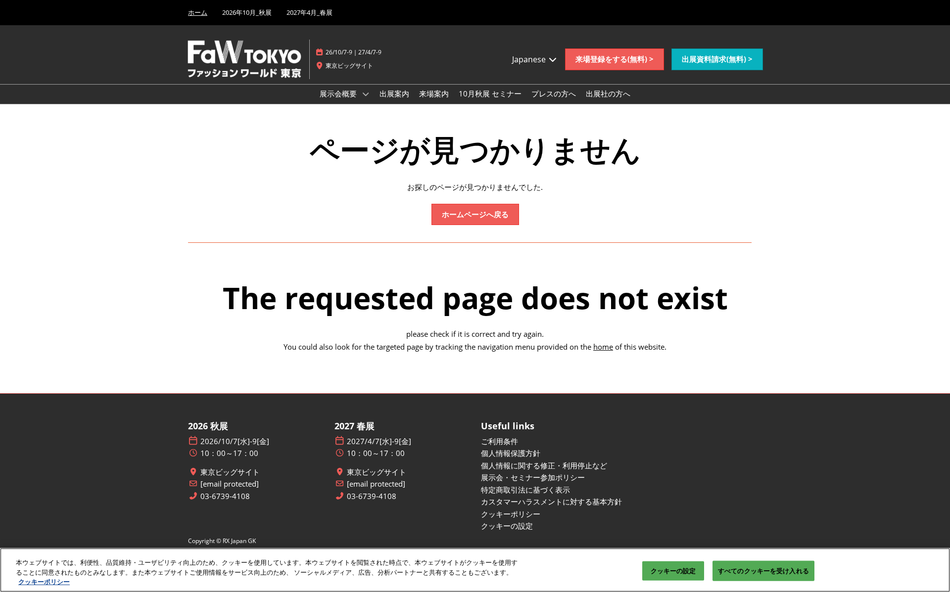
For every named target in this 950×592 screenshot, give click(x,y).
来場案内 (434, 93)
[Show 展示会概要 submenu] (365, 94)
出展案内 (394, 93)
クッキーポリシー (44, 581)
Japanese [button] (530, 59)
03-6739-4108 (225, 496)
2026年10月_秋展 (247, 12)
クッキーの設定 (673, 570)
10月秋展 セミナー (490, 93)
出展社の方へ (608, 93)
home (603, 347)
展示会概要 (339, 93)
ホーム (197, 12)
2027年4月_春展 (309, 12)
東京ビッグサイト (230, 472)
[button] (614, 59)
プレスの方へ (553, 93)
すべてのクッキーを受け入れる (763, 570)
